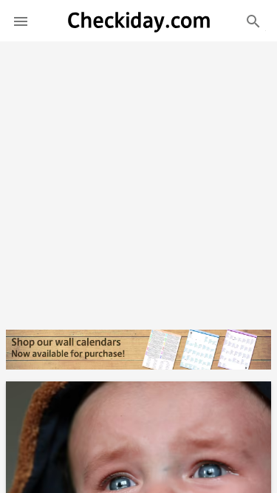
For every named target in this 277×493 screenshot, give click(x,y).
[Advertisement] (138, 179)
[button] (20, 20)
